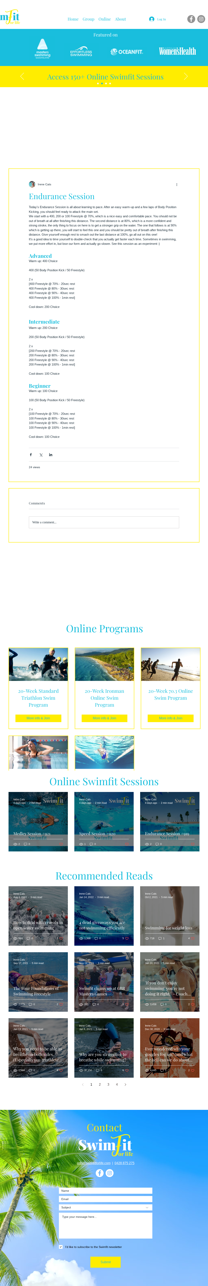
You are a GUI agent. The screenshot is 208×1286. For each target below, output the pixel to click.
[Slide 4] (110, 83)
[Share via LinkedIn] (51, 455)
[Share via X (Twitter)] (41, 455)
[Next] (186, 76)
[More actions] (176, 184)
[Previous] (22, 76)
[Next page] (125, 1084)
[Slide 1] (102, 83)
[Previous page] (82, 1084)
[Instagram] (201, 19)
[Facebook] (191, 19)
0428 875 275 (124, 1163)
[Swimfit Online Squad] (98, 83)
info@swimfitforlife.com (93, 1163)
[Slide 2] (106, 83)
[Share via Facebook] (31, 455)
